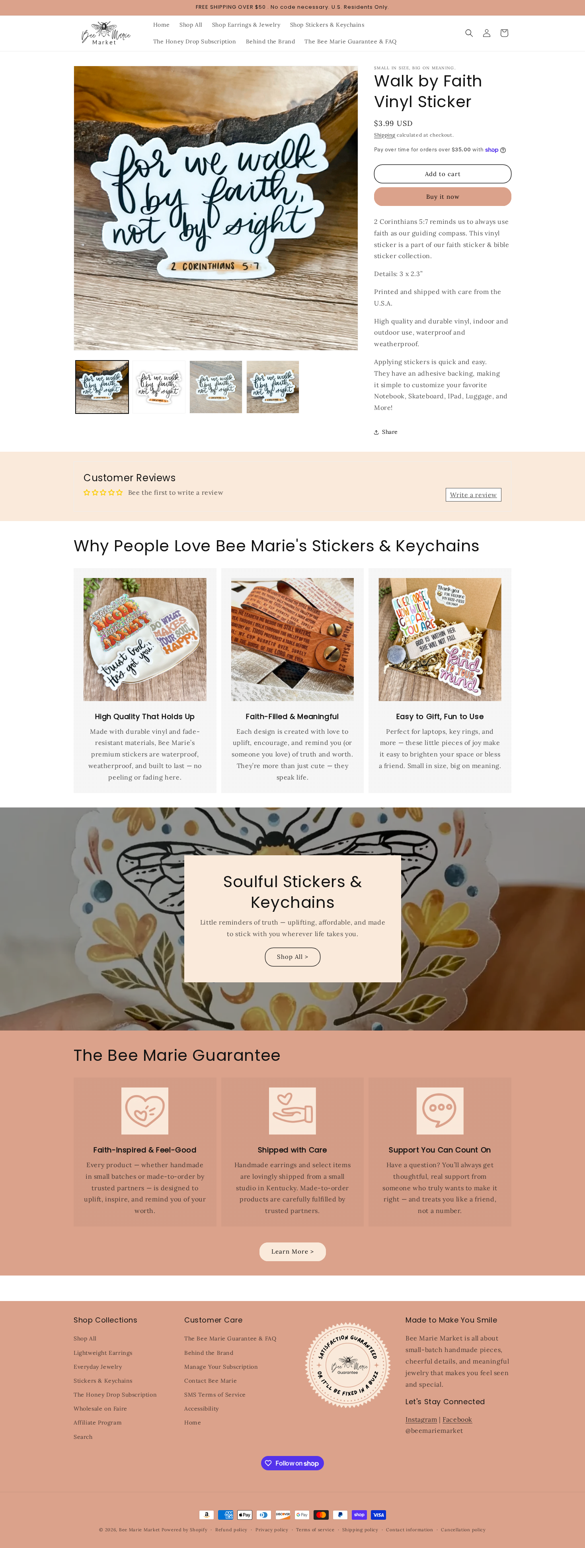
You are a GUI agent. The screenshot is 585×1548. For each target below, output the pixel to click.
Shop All (85, 1338)
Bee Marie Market (139, 1529)
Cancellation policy (463, 1529)
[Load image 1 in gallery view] (102, 387)
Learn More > (292, 1251)
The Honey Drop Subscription (115, 1394)
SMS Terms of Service (215, 1394)
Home (192, 1422)
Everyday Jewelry (98, 1366)
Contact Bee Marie (210, 1380)
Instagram (421, 1419)
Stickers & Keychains (103, 1380)
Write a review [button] (473, 495)
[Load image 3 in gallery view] (215, 387)
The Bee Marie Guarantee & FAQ (230, 1338)
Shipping (385, 135)
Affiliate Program (98, 1422)
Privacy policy (272, 1529)
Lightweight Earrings (103, 1352)
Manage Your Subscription (221, 1366)
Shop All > (292, 956)
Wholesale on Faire (100, 1408)
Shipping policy (360, 1529)
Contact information (409, 1529)
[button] (469, 33)
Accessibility (201, 1408)
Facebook (457, 1419)
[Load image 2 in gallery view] (159, 387)
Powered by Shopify (185, 1529)
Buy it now (443, 196)
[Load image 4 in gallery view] (272, 387)
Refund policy (231, 1529)
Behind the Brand (209, 1352)
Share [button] (390, 431)
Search (83, 1436)
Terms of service (315, 1529)
